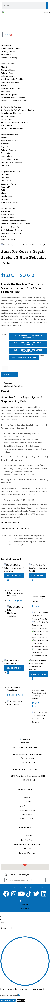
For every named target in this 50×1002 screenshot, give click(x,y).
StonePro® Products (14, 588)
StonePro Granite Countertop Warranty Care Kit (40, 599)
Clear (41, 356)
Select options (14, 575)
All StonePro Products (10, 522)
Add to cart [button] (37, 575)
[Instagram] (14, 894)
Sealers (40, 589)
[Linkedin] (44, 894)
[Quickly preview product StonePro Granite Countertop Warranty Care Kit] (32, 580)
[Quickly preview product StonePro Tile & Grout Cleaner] (8, 672)
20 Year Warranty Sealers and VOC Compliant (38, 583)
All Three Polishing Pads (24, 357)
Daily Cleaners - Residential (38, 587)
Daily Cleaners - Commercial (12, 677)
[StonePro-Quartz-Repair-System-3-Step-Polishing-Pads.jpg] (24, 245)
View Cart (21, 1000)
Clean (9, 675)
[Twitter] (36, 894)
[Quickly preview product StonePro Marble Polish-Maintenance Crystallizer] (8, 580)
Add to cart (10, 375)
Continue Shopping (8, 1000)
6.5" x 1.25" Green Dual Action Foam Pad (28, 343)
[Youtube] (21, 894)
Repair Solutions (37, 683)
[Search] (47, 5)
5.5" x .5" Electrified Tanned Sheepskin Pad (28, 336)
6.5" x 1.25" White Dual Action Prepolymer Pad (28, 351)
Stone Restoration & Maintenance (14, 586)
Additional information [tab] (13, 386)
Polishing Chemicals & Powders (15, 583)
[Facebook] (6, 894)
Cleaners (43, 585)
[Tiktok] (29, 894)
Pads (4, 334)
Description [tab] (8, 383)
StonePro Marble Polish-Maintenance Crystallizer (15, 593)
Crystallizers (11, 582)
